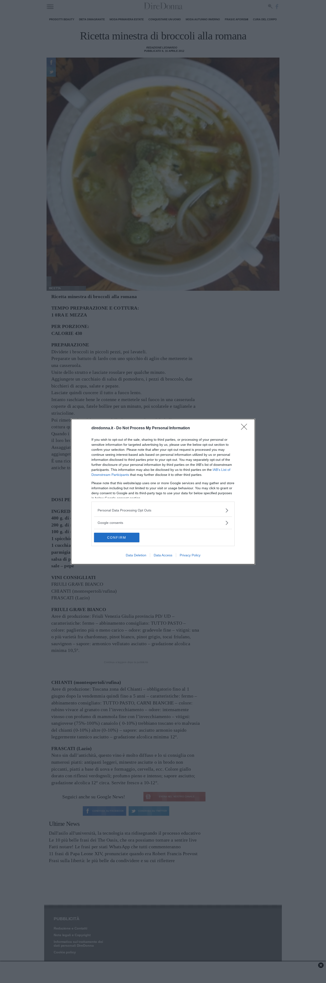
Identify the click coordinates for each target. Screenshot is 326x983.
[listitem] (163, 510)
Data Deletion (136, 555)
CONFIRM (116, 537)
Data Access (163, 555)
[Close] (245, 428)
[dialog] (163, 491)
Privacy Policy (190, 555)
